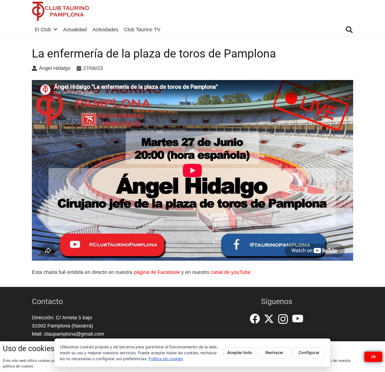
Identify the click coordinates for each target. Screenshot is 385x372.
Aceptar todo (239, 352)
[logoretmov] (60, 11)
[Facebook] (255, 319)
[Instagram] (283, 319)
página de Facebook (157, 272)
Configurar (309, 352)
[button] (349, 29)
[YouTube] (298, 319)
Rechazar (274, 352)
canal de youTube (231, 272)
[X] (269, 319)
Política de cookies (166, 358)
